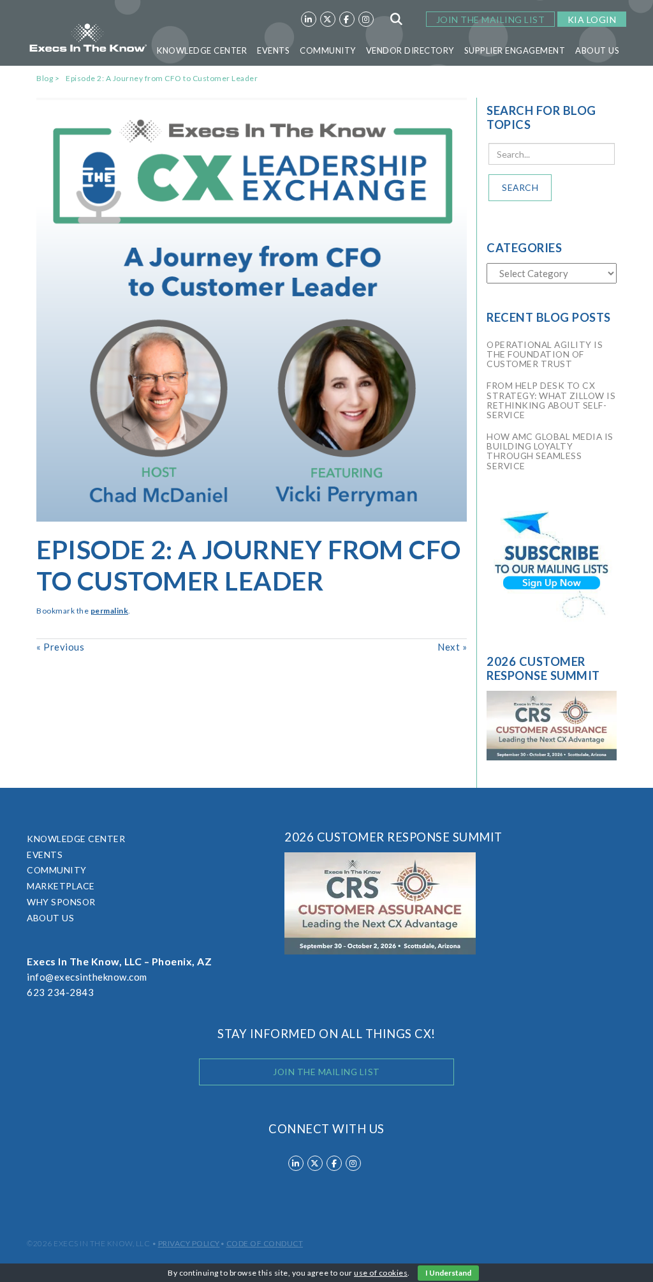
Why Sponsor (61, 901)
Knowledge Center (202, 50)
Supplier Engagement (515, 50)
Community (328, 50)
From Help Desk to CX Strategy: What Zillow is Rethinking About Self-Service (551, 400)
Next (452, 646)
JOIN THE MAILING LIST (490, 19)
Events (273, 50)
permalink (110, 610)
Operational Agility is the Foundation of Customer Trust (545, 354)
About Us (597, 50)
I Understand (448, 1273)
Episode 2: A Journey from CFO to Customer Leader (162, 78)
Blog (44, 78)
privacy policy (189, 1243)
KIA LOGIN (592, 19)
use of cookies (380, 1273)
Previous (60, 646)
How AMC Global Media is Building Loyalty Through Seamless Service (550, 451)
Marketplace (61, 885)
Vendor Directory (410, 50)
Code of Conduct (265, 1243)
